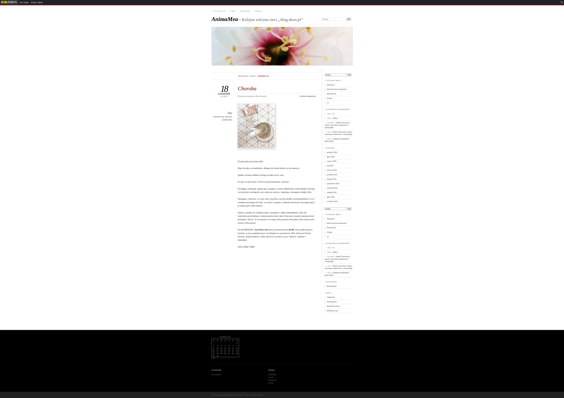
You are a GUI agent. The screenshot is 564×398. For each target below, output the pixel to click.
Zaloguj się (331, 297)
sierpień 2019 (331, 192)
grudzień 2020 (332, 152)
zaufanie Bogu (227, 120)
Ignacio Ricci (258, 395)
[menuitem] (9, 2)
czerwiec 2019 (332, 201)
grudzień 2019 (332, 175)
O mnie (232, 11)
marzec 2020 (331, 161)
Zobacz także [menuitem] (37, 2)
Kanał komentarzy (333, 306)
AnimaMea (225, 19)
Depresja (228, 117)
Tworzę (257, 11)
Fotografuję (219, 11)
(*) (328, 103)
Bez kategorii (261, 96)
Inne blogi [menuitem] (24, 2)
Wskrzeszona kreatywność (337, 89)
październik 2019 (333, 183)
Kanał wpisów (332, 302)
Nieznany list (331, 94)
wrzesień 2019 (332, 188)
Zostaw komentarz (308, 96)
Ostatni (329, 98)
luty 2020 (330, 166)
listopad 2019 (331, 179)
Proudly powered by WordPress (224, 395)
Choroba (247, 88)
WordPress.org (332, 311)
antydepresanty (218, 117)
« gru (213, 358)
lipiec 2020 (330, 157)
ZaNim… (336, 118)
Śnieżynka (330, 85)
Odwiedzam (245, 11)
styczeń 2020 (332, 170)
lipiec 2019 (330, 197)
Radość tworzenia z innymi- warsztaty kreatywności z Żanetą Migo (337, 125)
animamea (250, 96)
